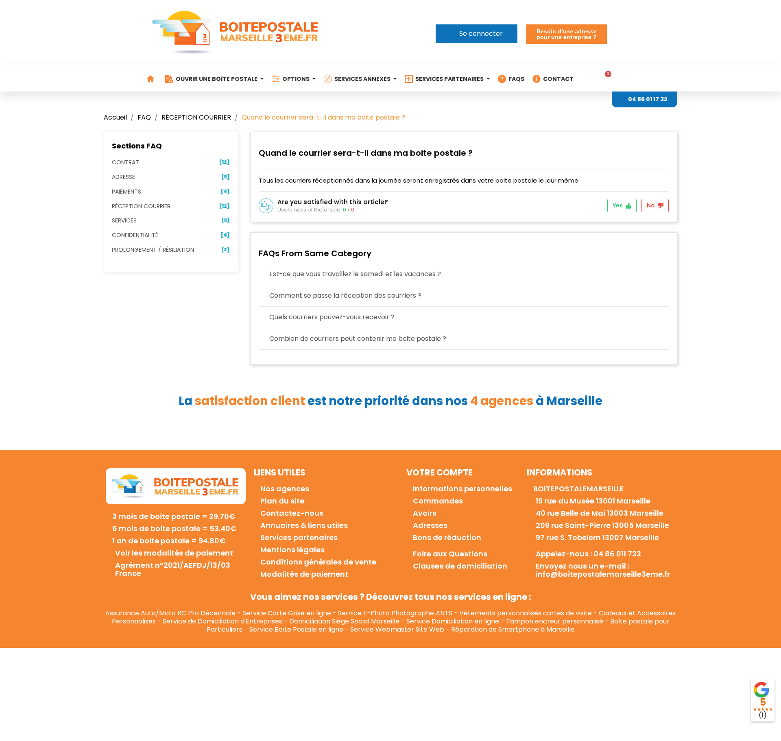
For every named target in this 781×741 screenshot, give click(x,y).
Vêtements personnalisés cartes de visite (525, 613)
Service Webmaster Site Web (397, 629)
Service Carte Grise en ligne (286, 613)
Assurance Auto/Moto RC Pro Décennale (170, 613)
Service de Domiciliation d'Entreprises (222, 621)
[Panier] (605, 78)
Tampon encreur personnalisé (554, 621)
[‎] (151, 79)
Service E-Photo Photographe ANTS (395, 613)
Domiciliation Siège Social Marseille (344, 621)
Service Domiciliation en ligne (452, 621)
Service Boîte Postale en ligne (296, 629)
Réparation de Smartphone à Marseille (513, 629)
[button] (566, 34)
